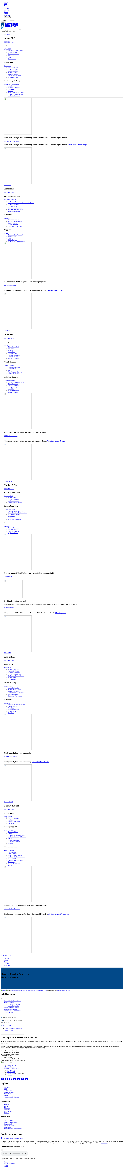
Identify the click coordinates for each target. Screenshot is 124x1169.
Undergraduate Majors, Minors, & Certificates (21, 203)
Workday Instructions (14, 821)
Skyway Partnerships (14, 87)
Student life (7, 1094)
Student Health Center (14, 689)
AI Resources (12, 852)
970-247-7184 (11, 1072)
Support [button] (6, 233)
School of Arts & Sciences (15, 209)
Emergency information (11, 1122)
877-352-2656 (11, 1070)
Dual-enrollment (12, 353)
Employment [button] (8, 816)
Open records (8, 1111)
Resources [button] (7, 218)
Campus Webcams (13, 54)
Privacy (6, 1162)
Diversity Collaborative (14, 674)
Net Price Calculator (14, 499)
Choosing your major (10, 285)
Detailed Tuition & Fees (15, 502)
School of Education (14, 211)
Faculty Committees (13, 840)
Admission (7, 1087)
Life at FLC (26, 990)
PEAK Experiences (13, 390)
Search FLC (4, 31)
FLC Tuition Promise (14, 514)
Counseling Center (13, 688)
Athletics (6, 10)
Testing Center (12, 236)
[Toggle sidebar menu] (1, 998)
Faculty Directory (13, 224)
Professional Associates (14, 75)
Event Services (12, 853)
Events (6, 13)
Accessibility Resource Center (16, 241)
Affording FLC (8, 576)
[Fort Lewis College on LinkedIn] (19, 1079)
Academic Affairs (13, 69)
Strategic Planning (13, 77)
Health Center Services (14, 1004)
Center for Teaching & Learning (17, 837)
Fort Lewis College (17, 990)
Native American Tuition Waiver (17, 513)
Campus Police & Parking (15, 860)
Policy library (8, 1127)
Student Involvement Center (16, 676)
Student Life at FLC (14, 669)
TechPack (11, 713)
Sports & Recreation (14, 672)
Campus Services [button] (9, 850)
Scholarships (11, 516)
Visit (5, 4)
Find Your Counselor (14, 373)
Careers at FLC (12, 823)
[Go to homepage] (10, 29)
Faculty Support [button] (9, 830)
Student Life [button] (7, 668)
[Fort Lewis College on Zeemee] (26, 1079)
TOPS (6, 1165)
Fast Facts (11, 55)
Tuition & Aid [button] (8, 481)
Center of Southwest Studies (16, 94)
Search (3, 20)
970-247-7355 (7, 1025)
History (10, 57)
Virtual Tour (11, 370)
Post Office (11, 708)
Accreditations (12, 59)
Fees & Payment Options (11, 1007)
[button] (62, 1051)
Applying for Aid (13, 529)
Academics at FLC (13, 201)
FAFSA (10, 517)
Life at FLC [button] (7, 653)
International (11, 352)
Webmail (6, 1113)
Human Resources (13, 818)
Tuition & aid (8, 1090)
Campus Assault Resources (16, 692)
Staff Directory (8, 1012)
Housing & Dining (13, 671)
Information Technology (15, 855)
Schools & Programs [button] (10, 199)
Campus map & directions (11, 1097)
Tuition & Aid (12, 497)
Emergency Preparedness (15, 696)
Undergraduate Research (15, 226)
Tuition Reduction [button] (9, 509)
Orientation (11, 389)
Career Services (12, 706)
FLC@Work (11, 89)
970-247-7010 (11, 1073)
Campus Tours (12, 369)
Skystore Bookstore (13, 709)
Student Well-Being (13, 691)
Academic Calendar (13, 220)
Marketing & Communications (16, 857)
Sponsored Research (14, 841)
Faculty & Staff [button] (8, 802)
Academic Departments (14, 204)
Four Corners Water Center (16, 92)
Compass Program (13, 385)
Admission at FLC (13, 347)
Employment (8, 1124)
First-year (10, 348)
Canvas (10, 833)
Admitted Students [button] (9, 380)
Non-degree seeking (14, 355)
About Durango (12, 52)
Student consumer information (13, 1128)
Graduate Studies (13, 206)
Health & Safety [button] (9, 686)
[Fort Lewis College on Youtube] (11, 1079)
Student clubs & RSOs (10, 756)
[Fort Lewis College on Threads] (23, 1079)
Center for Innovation (14, 96)
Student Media (12, 677)
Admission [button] (7, 330)
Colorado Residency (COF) (16, 511)
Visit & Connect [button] (9, 365)
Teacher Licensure (13, 358)
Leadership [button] (7, 66)
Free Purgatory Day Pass (15, 372)
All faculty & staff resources (12, 909)
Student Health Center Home (12, 1001)
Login (6, 1166)
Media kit (7, 1109)
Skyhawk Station (13, 392)
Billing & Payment (13, 531)
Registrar (10, 843)
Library (10, 238)
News (6, 12)
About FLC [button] (7, 34)
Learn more (104, 1143)
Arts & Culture (12, 679)
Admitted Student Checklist (16, 382)
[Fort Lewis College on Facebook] (7, 1079)
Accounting (11, 862)
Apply (6, 2)
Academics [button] (7, 185)
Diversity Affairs (13, 71)
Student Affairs (12, 72)
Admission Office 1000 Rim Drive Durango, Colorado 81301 (12, 1067)
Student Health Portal (10, 1009)
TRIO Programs (12, 240)
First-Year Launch (13, 387)
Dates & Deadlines (13, 528)
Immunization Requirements (12, 1010)
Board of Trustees (13, 74)
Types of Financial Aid (14, 519)
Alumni (6, 8)
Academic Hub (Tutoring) (15, 235)
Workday (10, 820)
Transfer (10, 350)
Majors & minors (9, 1092)
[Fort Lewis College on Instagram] (3, 1079)
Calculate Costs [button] (8, 496)
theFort (10, 865)
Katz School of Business (15, 208)
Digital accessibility (10, 1163)
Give (5, 5)
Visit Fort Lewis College (11, 436)
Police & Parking (13, 694)
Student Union (12, 711)
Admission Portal (13, 384)
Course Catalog (12, 223)
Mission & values (9, 1125)
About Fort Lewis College (15, 50)
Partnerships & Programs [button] (11, 84)
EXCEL (10, 838)
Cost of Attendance (13, 501)
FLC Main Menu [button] (9, 42)
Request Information (14, 367)
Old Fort (10, 91)
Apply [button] (6, 345)
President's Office (13, 67)
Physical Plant (12, 858)
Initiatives (11, 86)
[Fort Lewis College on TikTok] (15, 1079)
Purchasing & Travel (14, 863)
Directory (7, 15)
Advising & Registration (15, 221)
